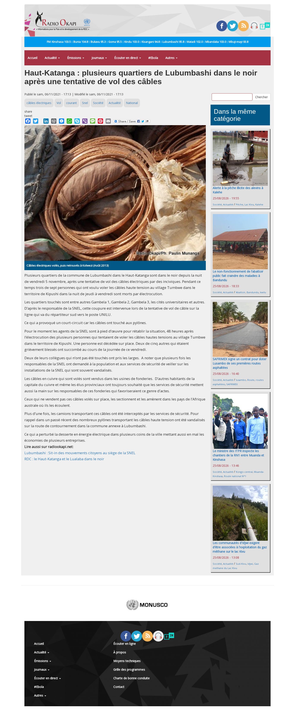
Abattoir (240, 292)
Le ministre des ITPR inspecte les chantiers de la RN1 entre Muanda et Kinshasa (238, 455)
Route (250, 379)
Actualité (51, 58)
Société (98, 103)
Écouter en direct (126, 58)
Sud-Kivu (241, 563)
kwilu (263, 292)
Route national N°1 (235, 476)
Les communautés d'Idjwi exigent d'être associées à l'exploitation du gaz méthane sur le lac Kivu (240, 547)
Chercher (261, 97)
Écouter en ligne (124, 643)
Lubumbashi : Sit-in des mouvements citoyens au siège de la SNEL (79, 452)
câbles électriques (39, 103)
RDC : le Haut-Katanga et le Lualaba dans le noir (64, 458)
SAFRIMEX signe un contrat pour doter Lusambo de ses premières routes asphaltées (239, 363)
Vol (59, 103)
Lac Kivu (249, 204)
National (132, 103)
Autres (170, 58)
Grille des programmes (129, 669)
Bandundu (253, 292)
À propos (119, 652)
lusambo (241, 379)
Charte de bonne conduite (131, 678)
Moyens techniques (127, 661)
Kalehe (259, 204)
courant (71, 103)
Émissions (74, 58)
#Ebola (153, 58)
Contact (118, 687)
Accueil (32, 58)
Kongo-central (244, 471)
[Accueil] (64, 20)
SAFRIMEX (232, 384)
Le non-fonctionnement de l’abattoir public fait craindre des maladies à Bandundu (238, 275)
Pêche (239, 204)
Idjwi (250, 563)
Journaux (98, 58)
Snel (85, 103)
